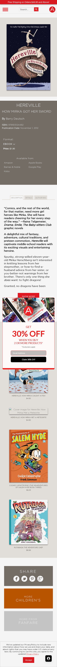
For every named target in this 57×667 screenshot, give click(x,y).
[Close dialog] (51, 301)
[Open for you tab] (48, 658)
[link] (29, 311)
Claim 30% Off (28, 359)
